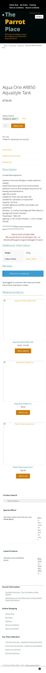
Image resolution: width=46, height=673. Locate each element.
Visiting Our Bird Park (13, 650)
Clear (24, 118)
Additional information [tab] (11, 156)
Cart (35, 668)
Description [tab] (7, 150)
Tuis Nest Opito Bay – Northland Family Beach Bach (23, 642)
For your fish (12, 45)
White (34, 259)
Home (5, 45)
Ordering (32, 5)
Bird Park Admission (12, 653)
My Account (8, 670)
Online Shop (13, 5)
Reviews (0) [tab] (6, 162)
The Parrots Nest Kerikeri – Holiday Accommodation (23, 646)
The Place (15, 21)
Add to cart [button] (23, 412)
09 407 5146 (35, 13)
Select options (23, 351)
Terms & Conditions (16, 8)
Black (28, 259)
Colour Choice (8, 116)
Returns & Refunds (32, 8)
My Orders (24, 5)
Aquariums (20, 45)
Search (23, 670)
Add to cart (18, 126)
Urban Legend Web (32, 665)
